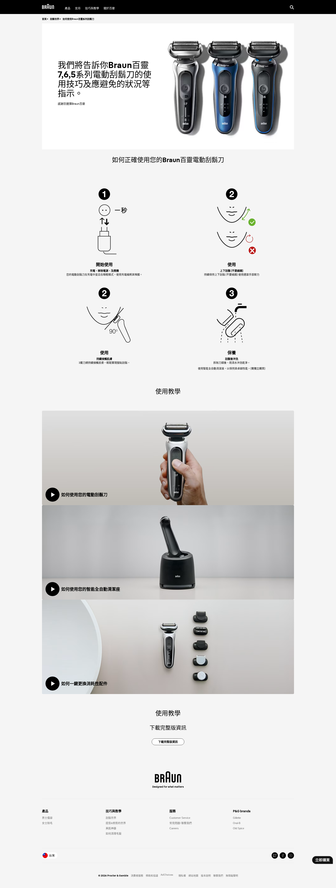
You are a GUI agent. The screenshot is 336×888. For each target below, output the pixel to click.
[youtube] (291, 855)
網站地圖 (193, 875)
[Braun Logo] (48, 7)
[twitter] (275, 855)
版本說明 (206, 875)
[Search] (292, 7)
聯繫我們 (218, 875)
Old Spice (238, 828)
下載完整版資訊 (168, 742)
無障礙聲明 (232, 875)
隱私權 (182, 875)
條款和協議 (152, 875)
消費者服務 (137, 875)
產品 (67, 8)
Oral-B (236, 823)
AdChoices (167, 874)
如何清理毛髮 (113, 833)
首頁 (44, 18)
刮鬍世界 (54, 18)
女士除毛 (47, 823)
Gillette (237, 817)
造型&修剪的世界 (116, 823)
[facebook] (283, 855)
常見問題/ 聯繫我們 (180, 823)
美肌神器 (111, 828)
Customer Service (179, 817)
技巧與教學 (92, 8)
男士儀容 (47, 817)
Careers (174, 828)
